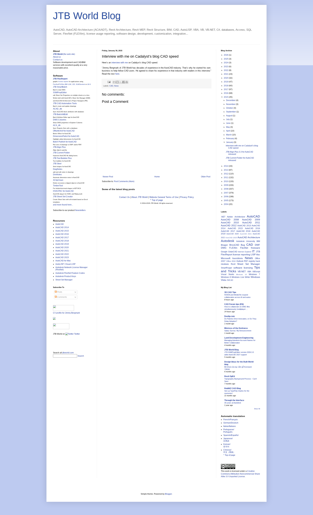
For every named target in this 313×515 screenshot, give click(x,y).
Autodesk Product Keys (65, 276)
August (229, 116)
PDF (246, 261)
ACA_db (56, 125)
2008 (226, 189)
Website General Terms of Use (163, 197)
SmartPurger (226, 268)
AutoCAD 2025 (231, 237)
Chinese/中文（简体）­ (229, 451)
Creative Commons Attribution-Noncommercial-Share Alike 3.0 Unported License (240, 474)
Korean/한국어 (226, 445)
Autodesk (227, 241)
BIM (258, 241)
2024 (226, 62)
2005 (226, 200)
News (116, 86)
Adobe (230, 217)
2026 (226, 55)
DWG (223, 247)
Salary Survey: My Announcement (237, 331)
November (231, 104)
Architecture (240, 217)
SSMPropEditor (60, 92)
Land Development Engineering (238, 338)
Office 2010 (231, 261)
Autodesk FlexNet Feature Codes (70, 273)
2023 (226, 66)
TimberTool (58, 185)
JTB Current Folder (61, 153)
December (231, 100)
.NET (223, 217)
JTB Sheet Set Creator (63, 196)
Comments (62, 297)
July (228, 119)
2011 (226, 177)
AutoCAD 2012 (229, 225)
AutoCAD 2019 (62, 244)
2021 (226, 74)
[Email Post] (109, 82)
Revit (233, 264)
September (231, 112)
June (228, 123)
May (228, 127)
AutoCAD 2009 (251, 219)
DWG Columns (59, 120)
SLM (77, 84)
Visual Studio (227, 274)
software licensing (243, 267)
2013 (226, 170)
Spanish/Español (230, 435)
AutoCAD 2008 (230, 219)
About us (57, 57)
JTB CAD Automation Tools (65, 103)
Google (224, 252)
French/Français (230, 419)
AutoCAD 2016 (62, 234)
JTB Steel (57, 163)
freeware (255, 247)
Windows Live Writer (240, 277)
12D (73, 84)
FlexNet (55, 84)
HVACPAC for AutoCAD (63, 191)
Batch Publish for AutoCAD (65, 142)
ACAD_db (57, 109)
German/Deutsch (230, 423)
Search (81, 356)
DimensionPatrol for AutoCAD (66, 136)
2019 (226, 82)
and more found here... (63, 205)
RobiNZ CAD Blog (232, 388)
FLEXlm (61, 84)
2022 (226, 70)
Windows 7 (254, 274)
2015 (226, 97)
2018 (226, 86)
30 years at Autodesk (232, 403)
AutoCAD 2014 (62, 227)
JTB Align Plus (59, 147)
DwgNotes (57, 169)
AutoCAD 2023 (62, 257)
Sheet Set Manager (64, 280)
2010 (226, 181)
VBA (249, 271)
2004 (226, 204)
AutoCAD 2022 (62, 254)
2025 (226, 59)
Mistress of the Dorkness (236, 328)
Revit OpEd (229, 376)
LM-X (89, 84)
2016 (226, 93)
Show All (257, 409)
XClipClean (58, 180)
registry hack (254, 261)
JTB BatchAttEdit (60, 114)
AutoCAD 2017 (62, 237)
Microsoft (225, 258)
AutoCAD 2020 (62, 247)
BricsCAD (234, 245)
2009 (226, 185)
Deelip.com (229, 316)
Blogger (224, 245)
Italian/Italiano (229, 426)
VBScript (256, 271)
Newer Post (108, 177)
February (230, 138)
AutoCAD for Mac (63, 261)
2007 (226, 193)
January (230, 142)
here (117, 74)
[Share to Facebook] (123, 82)
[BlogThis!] (117, 82)
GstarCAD (232, 252)
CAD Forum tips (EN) (234, 304)
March (229, 135)
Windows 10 (241, 274)
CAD (111, 86)
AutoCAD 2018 (62, 241)
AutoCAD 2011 (251, 222)
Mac (258, 255)
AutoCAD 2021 (62, 251)
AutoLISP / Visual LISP (65, 264)
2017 (226, 89)
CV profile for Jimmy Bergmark (66, 313)
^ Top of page (156, 200)
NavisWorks (237, 258)
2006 (226, 196)
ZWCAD (230, 280)
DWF (257, 245)
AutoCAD (59, 224)
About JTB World (139, 197)
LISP (253, 254)
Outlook (239, 261)
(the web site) (64, 54)
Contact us (57, 60)
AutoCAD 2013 (244, 225)
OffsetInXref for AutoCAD (64, 131)
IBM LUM (68, 84)
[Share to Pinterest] (126, 82)
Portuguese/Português (228, 430)
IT (253, 251)
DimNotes (57, 174)
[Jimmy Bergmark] (54, 319)
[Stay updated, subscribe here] (54, 342)
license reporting (241, 254)
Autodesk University (245, 241)
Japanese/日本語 (228, 439)
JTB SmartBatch (60, 87)
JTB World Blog (87, 15)
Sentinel (82, 84)
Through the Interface (234, 400)
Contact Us (124, 197)
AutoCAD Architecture (249, 237)
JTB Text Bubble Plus (62, 158)
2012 (226, 174)
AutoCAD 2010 (230, 222)
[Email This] (114, 82)
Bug (243, 245)
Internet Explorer (244, 252)
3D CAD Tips (230, 292)
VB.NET (242, 271)
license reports (63, 81)
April (228, 131)
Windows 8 (226, 277)
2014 (226, 166)
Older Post (205, 177)
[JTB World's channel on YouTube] (61, 328)
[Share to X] (120, 82)
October (230, 108)
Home (157, 177)
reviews (225, 264)
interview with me (120, 62)
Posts (59, 292)
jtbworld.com (68, 353)
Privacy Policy (187, 197)
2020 (226, 78)
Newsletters (80, 210)
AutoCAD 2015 (62, 231)
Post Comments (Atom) (124, 181)
